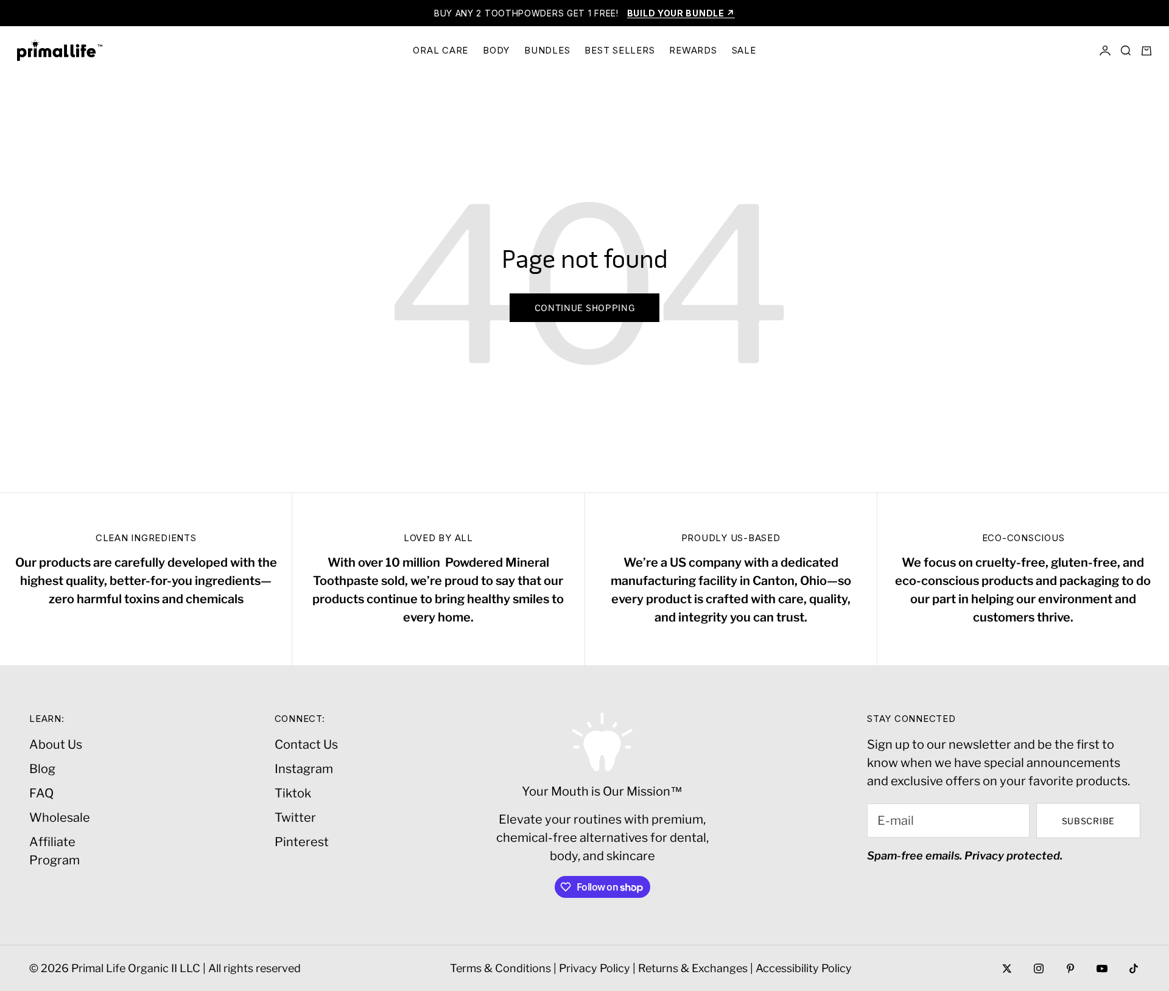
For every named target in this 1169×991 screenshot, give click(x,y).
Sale (744, 50)
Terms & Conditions (500, 968)
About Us (55, 744)
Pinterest (302, 842)
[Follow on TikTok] (1134, 968)
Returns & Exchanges (693, 968)
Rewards (693, 50)
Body (496, 50)
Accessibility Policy (804, 968)
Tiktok (293, 793)
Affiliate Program (54, 851)
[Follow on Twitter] (1007, 968)
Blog (42, 769)
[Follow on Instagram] (1039, 968)
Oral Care (440, 50)
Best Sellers (619, 50)
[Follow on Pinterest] (1070, 968)
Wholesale (59, 817)
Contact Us (306, 744)
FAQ (41, 793)
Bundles (547, 50)
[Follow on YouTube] (1102, 968)
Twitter (295, 817)
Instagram (304, 769)
